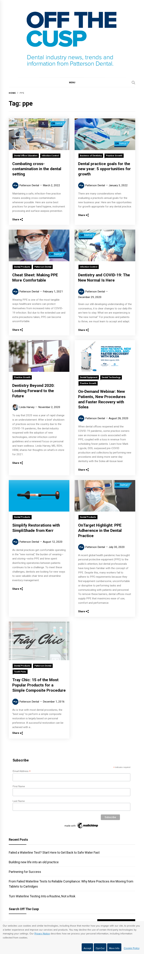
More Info (114, 948)
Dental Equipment (88, 377)
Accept (87, 948)
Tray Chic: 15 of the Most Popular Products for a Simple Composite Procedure (39, 685)
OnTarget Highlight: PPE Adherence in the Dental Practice (100, 530)
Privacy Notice (42, 933)
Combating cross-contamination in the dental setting (36, 169)
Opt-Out (100, 948)
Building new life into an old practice (34, 862)
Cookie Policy (131, 948)
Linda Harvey (26, 407)
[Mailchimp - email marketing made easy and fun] (81, 828)
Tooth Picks (20, 672)
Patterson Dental (29, 185)
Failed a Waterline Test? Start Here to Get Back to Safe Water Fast (54, 852)
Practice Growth (114, 155)
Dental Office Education (25, 155)
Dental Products (22, 267)
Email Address (22, 771)
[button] (72, 82)
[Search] (133, 82)
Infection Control (50, 155)
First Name (19, 786)
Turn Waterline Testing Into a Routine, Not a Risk (42, 896)
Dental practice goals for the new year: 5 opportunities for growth (104, 169)
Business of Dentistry (91, 155)
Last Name (19, 801)
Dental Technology (111, 377)
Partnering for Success (25, 872)
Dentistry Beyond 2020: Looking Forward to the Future (33, 390)
